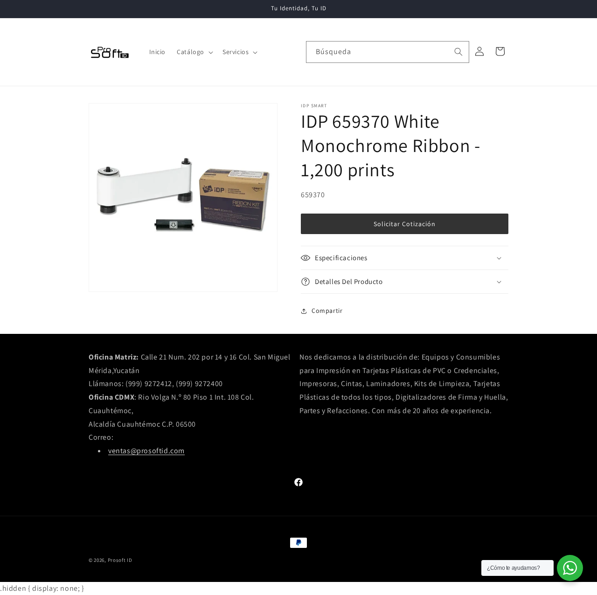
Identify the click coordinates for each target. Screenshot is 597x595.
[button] (194, 52)
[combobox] (387, 52)
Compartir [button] (327, 310)
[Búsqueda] (458, 52)
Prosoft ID (120, 560)
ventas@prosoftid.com (146, 451)
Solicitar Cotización (405, 224)
